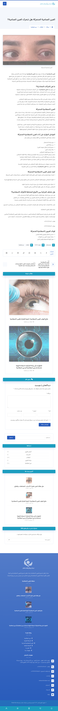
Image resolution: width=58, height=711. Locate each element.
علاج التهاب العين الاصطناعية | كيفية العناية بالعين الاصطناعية (29, 501)
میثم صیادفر (48, 245)
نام (49, 411)
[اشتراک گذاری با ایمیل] (6, 253)
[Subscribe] (9, 539)
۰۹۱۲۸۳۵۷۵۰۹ (48, 226)
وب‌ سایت (19, 411)
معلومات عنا (27, 651)
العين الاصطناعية (51, 74)
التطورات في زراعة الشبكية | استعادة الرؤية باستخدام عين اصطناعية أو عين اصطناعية (29, 517)
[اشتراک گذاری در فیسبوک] (46, 253)
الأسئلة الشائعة (27, 646)
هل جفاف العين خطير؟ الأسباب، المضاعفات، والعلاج (29, 486)
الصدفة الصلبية (27, 641)
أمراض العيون (28, 452)
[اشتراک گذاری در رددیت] (29, 253)
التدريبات (28, 455)
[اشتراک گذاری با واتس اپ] (12, 253)
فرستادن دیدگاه (44, 425)
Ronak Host (14, 703)
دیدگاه (48, 394)
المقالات (27, 245)
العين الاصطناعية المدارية (27, 643)
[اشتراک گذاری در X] (40, 253)
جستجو (11, 437)
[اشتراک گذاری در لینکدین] (17, 253)
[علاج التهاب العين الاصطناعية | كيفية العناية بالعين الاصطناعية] (29, 495)
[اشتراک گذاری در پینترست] (35, 253)
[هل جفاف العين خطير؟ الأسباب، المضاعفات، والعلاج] (29, 480)
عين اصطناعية (21, 245)
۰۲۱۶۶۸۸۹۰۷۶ (48, 221)
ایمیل (34, 411)
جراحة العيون (28, 460)
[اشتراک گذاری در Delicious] (23, 253)
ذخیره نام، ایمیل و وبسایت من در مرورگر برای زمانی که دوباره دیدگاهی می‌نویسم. (29, 420)
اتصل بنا (28, 648)
